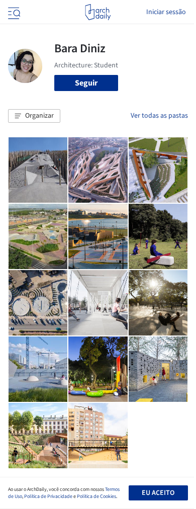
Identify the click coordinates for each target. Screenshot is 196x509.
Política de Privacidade (48, 496)
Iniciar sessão (166, 12)
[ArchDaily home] (98, 12)
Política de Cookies (96, 496)
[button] (34, 116)
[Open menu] (13, 12)
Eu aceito (158, 493)
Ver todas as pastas (159, 116)
